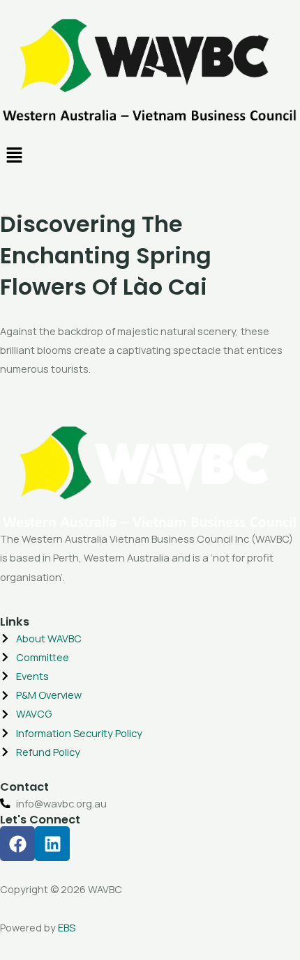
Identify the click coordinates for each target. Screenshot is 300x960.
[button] (150, 156)
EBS (66, 927)
